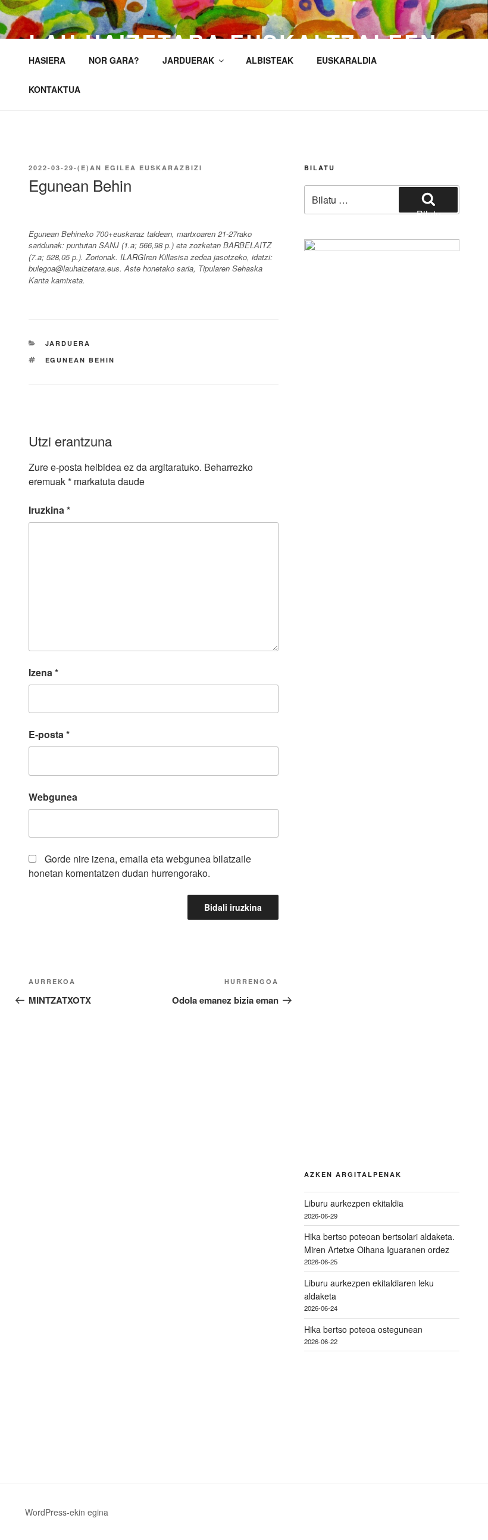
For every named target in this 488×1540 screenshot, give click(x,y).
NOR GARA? (114, 60)
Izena (43, 672)
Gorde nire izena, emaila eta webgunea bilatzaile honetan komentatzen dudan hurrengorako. (140, 866)
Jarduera (68, 343)
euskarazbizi (170, 167)
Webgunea (53, 797)
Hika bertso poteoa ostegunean (363, 1329)
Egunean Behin (80, 359)
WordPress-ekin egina (66, 1512)
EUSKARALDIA (347, 60)
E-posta (49, 734)
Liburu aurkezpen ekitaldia (353, 1203)
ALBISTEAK (269, 60)
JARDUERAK (188, 60)
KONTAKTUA (54, 89)
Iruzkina (49, 510)
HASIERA (47, 60)
